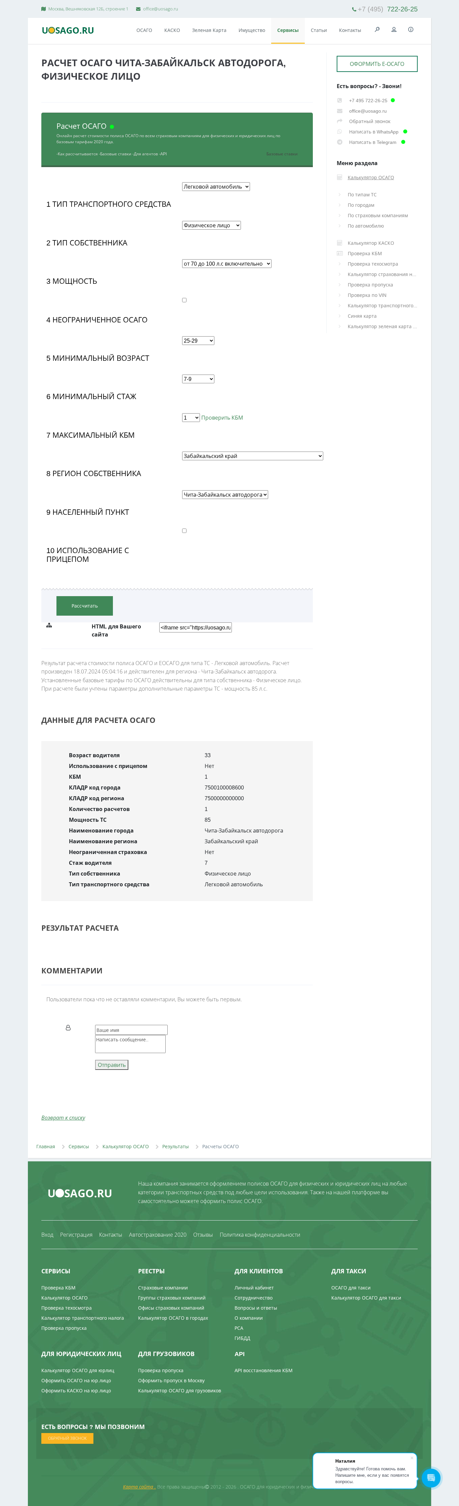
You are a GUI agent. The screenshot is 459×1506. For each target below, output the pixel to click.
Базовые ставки (282, 154)
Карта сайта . (139, 1486)
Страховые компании (163, 1287)
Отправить (112, 1065)
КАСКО (172, 30)
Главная (45, 1146)
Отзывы (203, 1234)
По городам (361, 205)
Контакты (350, 30)
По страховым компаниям (378, 215)
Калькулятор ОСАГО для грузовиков (179, 1390)
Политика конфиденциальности (260, 1234)
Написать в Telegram (373, 142)
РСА (239, 1328)
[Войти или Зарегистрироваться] (394, 29)
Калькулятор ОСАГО (125, 1146)
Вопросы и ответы (256, 1308)
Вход (47, 1234)
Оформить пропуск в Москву (171, 1380)
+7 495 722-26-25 (367, 100)
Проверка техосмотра (373, 264)
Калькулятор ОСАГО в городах (173, 1318)
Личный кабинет (254, 1287)
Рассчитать (85, 606)
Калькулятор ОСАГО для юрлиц (77, 1370)
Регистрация (76, 1234)
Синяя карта (362, 316)
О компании (249, 1318)
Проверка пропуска (370, 284)
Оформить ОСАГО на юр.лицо (76, 1380)
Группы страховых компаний (172, 1298)
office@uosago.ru (160, 9)
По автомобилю (366, 226)
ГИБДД (242, 1338)
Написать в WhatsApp (374, 131)
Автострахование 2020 (157, 1234)
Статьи (319, 30)
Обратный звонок (369, 121)
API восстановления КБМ (264, 1370)
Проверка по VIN (367, 295)
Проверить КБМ (221, 417)
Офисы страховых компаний (171, 1308)
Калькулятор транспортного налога (383, 305)
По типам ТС (362, 194)
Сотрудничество (254, 1298)
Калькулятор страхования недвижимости (383, 274)
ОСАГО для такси (351, 1287)
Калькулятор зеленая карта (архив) (383, 326)
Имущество (252, 30)
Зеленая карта (209, 30)
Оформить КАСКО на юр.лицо (76, 1390)
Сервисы (288, 30)
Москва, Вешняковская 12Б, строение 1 (87, 9)
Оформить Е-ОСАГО (377, 64)
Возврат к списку (63, 1117)
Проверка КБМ (58, 1287)
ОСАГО (144, 30)
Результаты (175, 1146)
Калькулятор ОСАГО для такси (366, 1298)
